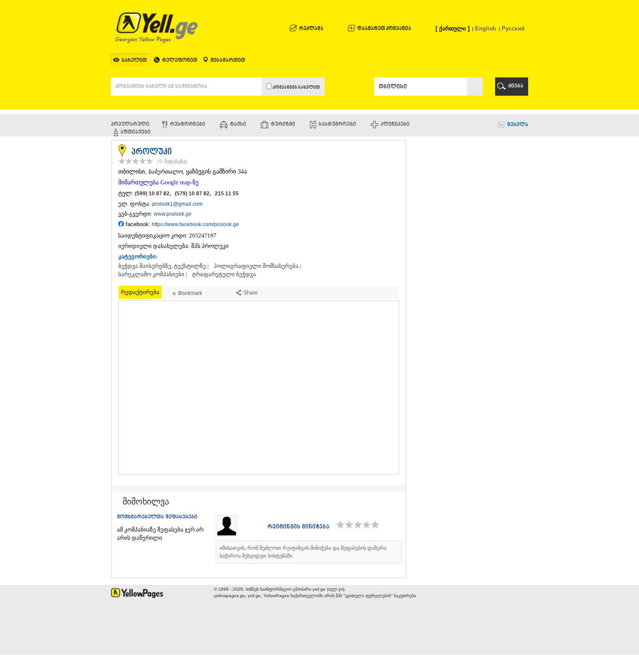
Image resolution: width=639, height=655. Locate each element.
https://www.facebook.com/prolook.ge (195, 224)
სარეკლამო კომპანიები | (152, 274)
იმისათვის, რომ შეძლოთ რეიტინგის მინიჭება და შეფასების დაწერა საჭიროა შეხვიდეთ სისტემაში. (303, 552)
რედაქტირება (140, 292)
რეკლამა (311, 29)
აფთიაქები (135, 132)
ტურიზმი (283, 124)
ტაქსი (238, 124)
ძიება (515, 86)
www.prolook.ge (173, 214)
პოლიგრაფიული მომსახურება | (257, 266)
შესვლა (517, 125)
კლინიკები (395, 124)
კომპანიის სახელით (296, 87)
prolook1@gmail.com (177, 204)
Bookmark (190, 293)
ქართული (452, 28)
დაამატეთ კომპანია (384, 29)
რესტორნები (187, 124)
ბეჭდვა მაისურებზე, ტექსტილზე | (163, 266)
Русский (513, 28)
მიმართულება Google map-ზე (158, 182)
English (485, 28)
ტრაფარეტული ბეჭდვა (224, 274)
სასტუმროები (337, 124)
